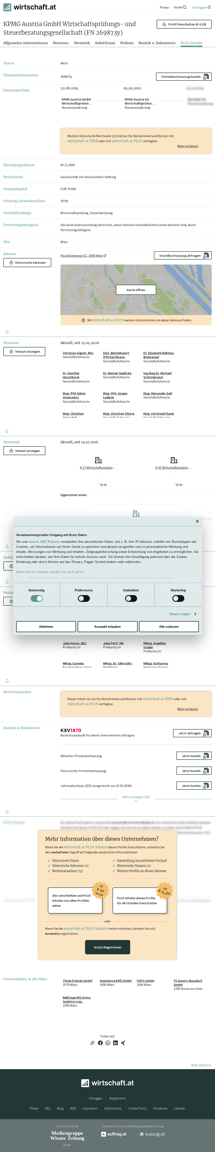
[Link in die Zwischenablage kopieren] (92, 1043)
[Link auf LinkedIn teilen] (115, 1043)
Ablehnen (46, 626)
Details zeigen (179, 614)
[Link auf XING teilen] (123, 1043)
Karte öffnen (136, 290)
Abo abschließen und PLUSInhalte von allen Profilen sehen (77, 897)
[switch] (84, 598)
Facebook (160, 1108)
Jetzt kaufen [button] (191, 756)
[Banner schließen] (197, 521)
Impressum (90, 1108)
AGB (73, 1108)
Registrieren (117, 1098)
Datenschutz (112, 1108)
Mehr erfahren (187, 146)
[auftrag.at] (113, 1135)
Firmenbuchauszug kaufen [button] (181, 76)
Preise (34, 1108)
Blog (60, 1108)
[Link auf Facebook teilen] (100, 1043)
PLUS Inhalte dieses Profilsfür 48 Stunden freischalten (142, 896)
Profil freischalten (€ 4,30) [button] (187, 24)
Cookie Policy (137, 1108)
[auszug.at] (152, 1135)
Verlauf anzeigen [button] (27, 351)
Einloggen (96, 1098)
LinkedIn (179, 1108)
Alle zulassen (169, 626)
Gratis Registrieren (107, 947)
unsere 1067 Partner (44, 541)
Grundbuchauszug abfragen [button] (180, 255)
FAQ (47, 1108)
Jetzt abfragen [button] (189, 733)
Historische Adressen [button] (30, 262)
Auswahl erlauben (107, 626)
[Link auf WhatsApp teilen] (108, 1043)
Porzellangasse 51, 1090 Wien (81, 255)
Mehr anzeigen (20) (136, 797)
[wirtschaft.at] (29, 7)
